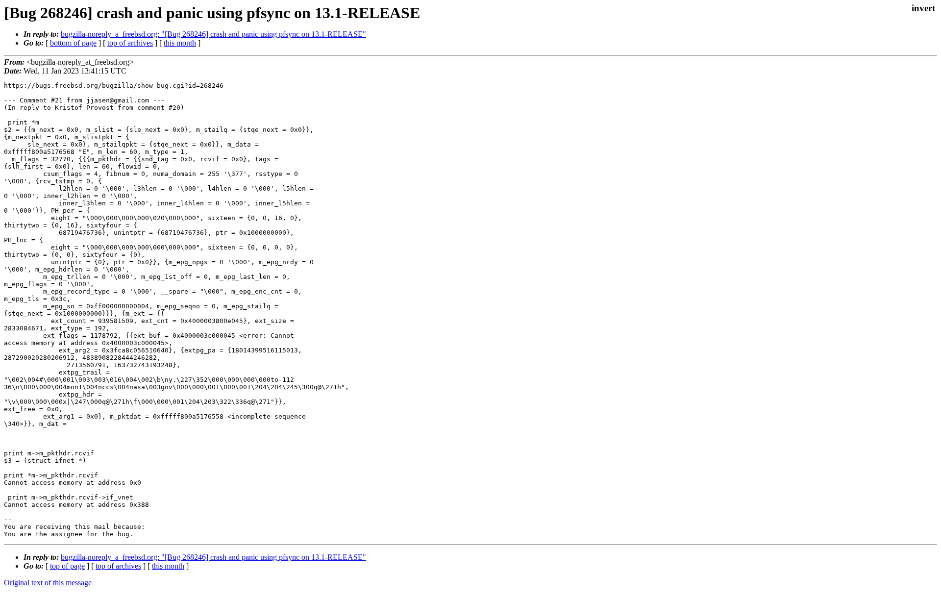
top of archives (130, 43)
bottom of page (73, 43)
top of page (67, 566)
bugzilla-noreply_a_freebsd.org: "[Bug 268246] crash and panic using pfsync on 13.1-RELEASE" (213, 34)
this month (180, 43)
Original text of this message (48, 582)
